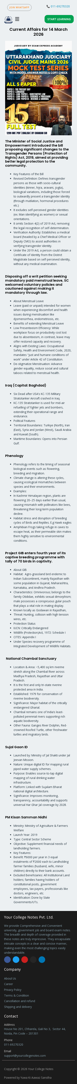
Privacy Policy (12, 990)
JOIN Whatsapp (19, 7)
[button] (17, 19)
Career (8, 984)
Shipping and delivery (18, 1007)
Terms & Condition (16, 995)
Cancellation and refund (19, 1001)
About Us (10, 978)
